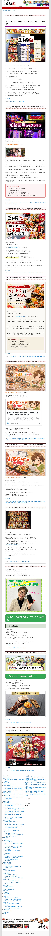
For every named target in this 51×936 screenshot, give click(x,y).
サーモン (16, 786)
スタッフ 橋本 (6, 905)
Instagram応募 (33, 438)
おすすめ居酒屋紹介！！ (15, 857)
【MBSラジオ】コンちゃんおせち (11, 833)
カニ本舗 (9, 439)
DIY (5, 797)
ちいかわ (22, 824)
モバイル (18, 809)
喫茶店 (20, 826)
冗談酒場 (37, 202)
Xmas (6, 880)
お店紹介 (6, 821)
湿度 (12, 814)
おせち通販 (30, 202)
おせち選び (33, 272)
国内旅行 (9, 788)
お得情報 (10, 850)
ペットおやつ (26, 722)
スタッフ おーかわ (13, 202)
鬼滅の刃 (21, 794)
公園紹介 (11, 779)
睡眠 (5, 817)
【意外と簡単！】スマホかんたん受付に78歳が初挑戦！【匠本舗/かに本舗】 (25, 566)
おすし (6, 786)
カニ (21, 647)
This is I (23, 202)
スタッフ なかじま (7, 840)
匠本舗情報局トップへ (10, 8)
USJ (5, 784)
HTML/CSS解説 (20, 856)
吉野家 (18, 877)
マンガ (15, 908)
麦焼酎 (12, 805)
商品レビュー (26, 502)
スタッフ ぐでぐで (13, 101)
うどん (6, 808)
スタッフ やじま (6, 869)
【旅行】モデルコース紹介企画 (10, 856)
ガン (12, 786)
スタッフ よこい (6, 872)
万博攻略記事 (7, 860)
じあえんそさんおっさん (7, 776)
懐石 (12, 788)
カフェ (10, 824)
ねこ (11, 910)
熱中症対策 (13, 870)
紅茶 (17, 843)
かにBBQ (6, 886)
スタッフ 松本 (5, 902)
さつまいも (21, 797)
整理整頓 (22, 811)
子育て (19, 779)
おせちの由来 (29, 356)
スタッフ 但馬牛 (6, 885)
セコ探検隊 (14, 830)
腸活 (19, 789)
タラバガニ (13, 846)
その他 (13, 876)
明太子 (12, 812)
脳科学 (16, 789)
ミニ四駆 (6, 798)
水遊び (21, 812)
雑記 (20, 900)
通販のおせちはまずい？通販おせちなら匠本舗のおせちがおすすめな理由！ (24, 208)
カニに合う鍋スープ (19, 834)
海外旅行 (9, 789)
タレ (12, 908)
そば (23, 808)
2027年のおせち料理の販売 (21, 316)
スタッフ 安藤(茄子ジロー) (8, 889)
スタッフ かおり (6, 799)
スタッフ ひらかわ (7, 862)
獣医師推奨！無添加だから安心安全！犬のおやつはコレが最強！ (22, 652)
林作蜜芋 (17, 903)
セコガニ (9, 830)
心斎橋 (15, 203)
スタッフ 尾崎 (6, 893)
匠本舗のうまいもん (8, 900)
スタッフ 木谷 (5, 896)
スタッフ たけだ (6, 831)
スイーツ (19, 808)
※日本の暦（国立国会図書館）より (12, 544)
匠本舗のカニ (14, 877)
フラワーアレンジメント (9, 882)
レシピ (16, 876)
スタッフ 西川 (6, 912)
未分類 (4, 913)
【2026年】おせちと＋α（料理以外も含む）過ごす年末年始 (21, 507)
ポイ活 (6, 847)
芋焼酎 (8, 805)
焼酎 (5, 805)
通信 (5, 818)
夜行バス (15, 804)
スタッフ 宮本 (5, 890)
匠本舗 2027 (41, 272)
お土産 (9, 874)
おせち (20, 101)
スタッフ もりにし (6, 864)
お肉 (8, 784)
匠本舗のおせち (7, 877)
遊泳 (8, 818)
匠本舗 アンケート (14, 502)
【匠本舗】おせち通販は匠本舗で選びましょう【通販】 (20, 15)
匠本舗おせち (10, 826)
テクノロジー (21, 786)
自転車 (16, 817)
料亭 (5, 827)
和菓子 (15, 784)
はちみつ (10, 809)
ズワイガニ (8, 846)
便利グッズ (7, 779)
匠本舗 (23, 101)
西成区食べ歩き (7, 853)
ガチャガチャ (13, 797)
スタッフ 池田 (12, 647)
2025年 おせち (21, 438)
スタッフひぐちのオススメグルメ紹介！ (12, 859)
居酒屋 (17, 794)
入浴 (15, 811)
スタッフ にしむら (7, 849)
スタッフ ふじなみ (7, 863)
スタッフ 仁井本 (6, 879)
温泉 (16, 827)
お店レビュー (10, 841)
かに (17, 797)
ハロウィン (17, 880)
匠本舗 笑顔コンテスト (26, 439)
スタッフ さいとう (6, 823)
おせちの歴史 (24, 356)
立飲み (13, 789)
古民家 (11, 784)
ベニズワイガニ (19, 846)
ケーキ (14, 824)
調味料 (22, 789)
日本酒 (15, 788)
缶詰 (10, 895)
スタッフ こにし (6, 820)
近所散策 (6, 892)
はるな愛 (34, 202)
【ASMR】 (7, 867)
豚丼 (18, 908)
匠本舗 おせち (42, 356)
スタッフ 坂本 (5, 888)
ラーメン (10, 794)
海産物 (10, 798)
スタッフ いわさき (7, 785)
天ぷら (18, 811)
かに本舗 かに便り (8, 899)
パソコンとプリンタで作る (9, 903)
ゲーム (6, 794)
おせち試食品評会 (23, 770)
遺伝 (4, 915)
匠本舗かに (16, 826)
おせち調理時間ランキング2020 (14, 906)
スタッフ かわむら (7, 802)
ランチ (14, 794)
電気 (11, 818)
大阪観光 (12, 203)
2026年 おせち (27, 438)
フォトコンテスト (15, 439)
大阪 (9, 203)
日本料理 (9, 827)
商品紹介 (15, 779)
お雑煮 (13, 808)
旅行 (21, 804)
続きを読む (8, 98)
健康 (5, 788)
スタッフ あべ (6, 782)
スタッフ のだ (5, 851)
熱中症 (17, 814)
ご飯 (9, 908)
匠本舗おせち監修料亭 (17, 899)
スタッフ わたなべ (6, 873)
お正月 (32, 770)
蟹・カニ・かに (7, 883)
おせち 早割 (24, 272)
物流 (20, 814)
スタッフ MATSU (13, 438)
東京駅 (18, 830)
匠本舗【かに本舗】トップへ (21, 8)
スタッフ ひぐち (6, 854)
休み (10, 811)
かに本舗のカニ (7, 836)
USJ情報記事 (7, 857)
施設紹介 (6, 781)
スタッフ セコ (6, 828)
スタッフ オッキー (6, 795)
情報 (23, 779)
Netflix (20, 202)
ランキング (10, 847)
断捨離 (6, 812)
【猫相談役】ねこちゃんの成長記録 (11, 897)
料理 (18, 804)
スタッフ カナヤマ (7, 801)
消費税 (9, 814)
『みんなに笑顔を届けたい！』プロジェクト (13, 866)
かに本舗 (23, 647)
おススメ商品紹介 (8, 834)
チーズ (6, 809)
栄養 (5, 789)
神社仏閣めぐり (17, 882)
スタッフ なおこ (6, 837)
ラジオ (13, 836)
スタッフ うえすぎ (7, 791)
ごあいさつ (7, 910)
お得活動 (21, 843)
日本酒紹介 (20, 788)
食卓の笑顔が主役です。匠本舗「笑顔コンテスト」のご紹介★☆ (22, 361)
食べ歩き (18, 850)
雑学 (17, 847)
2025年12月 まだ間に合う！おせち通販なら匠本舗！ (19, 727)
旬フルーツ (15, 821)
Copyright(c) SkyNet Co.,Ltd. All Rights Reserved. (25, 933)
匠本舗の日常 (15, 900)
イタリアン (7, 804)
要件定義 (20, 817)
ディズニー (11, 886)
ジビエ (12, 817)
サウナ (11, 804)
